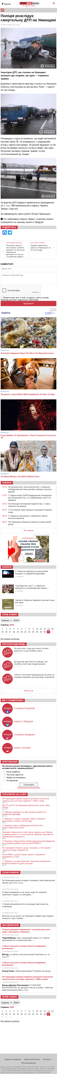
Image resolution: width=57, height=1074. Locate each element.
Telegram (38, 222)
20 (22, 632)
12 (45, 629)
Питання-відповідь (13, 644)
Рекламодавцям (28, 1063)
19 (18, 632)
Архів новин (9, 614)
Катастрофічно (13, 772)
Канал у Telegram (23, 721)
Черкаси (7, 4)
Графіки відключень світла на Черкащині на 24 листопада (40, 247)
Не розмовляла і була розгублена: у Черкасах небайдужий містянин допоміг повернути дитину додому (30, 489)
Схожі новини (10, 872)
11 (41, 629)
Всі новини (28, 530)
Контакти (47, 1059)
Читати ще (28, 690)
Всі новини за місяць (10, 639)
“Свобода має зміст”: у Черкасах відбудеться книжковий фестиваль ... (32, 587)
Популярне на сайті (14, 794)
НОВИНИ (7, 483)
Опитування (9, 762)
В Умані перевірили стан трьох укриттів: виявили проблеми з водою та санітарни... (24, 893)
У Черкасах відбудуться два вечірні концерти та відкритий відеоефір (31, 572)
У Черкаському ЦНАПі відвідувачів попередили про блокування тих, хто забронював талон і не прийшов (30, 497)
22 (29, 632)
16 (6, 632)
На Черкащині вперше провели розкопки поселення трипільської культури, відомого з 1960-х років (25, 799)
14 (52, 629)
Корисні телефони (13, 1059)
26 (45, 632)
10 (37, 629)
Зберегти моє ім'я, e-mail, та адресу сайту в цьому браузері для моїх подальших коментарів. (25, 298)
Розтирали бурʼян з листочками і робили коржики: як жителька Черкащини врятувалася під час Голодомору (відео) (15, 251)
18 (14, 632)
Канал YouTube (22, 747)
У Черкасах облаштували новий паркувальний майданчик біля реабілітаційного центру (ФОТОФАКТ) (28, 842)
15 (2, 632)
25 (41, 632)
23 (33, 632)
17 (10, 632)
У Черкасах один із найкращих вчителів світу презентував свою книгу (22, 826)
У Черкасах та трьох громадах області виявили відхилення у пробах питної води (23, 820)
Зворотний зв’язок (32, 1059)
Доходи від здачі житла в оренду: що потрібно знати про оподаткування (31, 662)
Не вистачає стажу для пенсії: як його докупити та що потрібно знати (31, 649)
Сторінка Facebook (24, 708)
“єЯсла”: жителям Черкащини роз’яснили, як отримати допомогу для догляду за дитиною (34, 676)
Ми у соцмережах (12, 700)
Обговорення (10, 925)
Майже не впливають (16, 777)
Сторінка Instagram (24, 734)
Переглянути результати (28, 787)
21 (25, 632)
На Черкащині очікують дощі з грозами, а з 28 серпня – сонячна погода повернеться (27, 849)
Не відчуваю (12, 780)
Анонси (7, 567)
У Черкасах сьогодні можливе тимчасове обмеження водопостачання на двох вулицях (26, 862)
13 (48, 629)
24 (37, 632)
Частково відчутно (14, 775)
